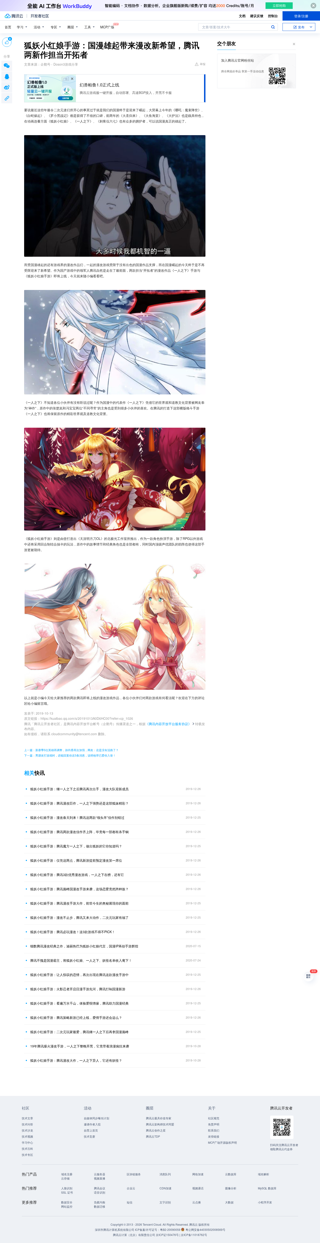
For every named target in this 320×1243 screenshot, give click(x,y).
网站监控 (66, 1206)
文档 (242, 15)
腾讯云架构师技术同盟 (160, 1124)
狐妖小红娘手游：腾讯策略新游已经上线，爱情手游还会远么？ (76, 1017)
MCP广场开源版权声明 (222, 1142)
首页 (8, 27)
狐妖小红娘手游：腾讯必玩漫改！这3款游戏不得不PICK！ (72, 931)
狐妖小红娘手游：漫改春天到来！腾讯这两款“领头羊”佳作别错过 (77, 817)
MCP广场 (107, 27)
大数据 (229, 1202)
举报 (202, 64)
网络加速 (198, 1174)
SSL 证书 (67, 1192)
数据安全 (66, 1202)
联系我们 (213, 1130)
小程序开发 (265, 1202)
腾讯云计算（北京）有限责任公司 (134, 1235)
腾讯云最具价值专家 (158, 1118)
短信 (129, 1202)
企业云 (131, 1188)
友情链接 (213, 1136)
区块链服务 (134, 1174)
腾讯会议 (99, 1188)
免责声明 (213, 1124)
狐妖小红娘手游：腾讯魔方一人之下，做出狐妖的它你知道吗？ (76, 846)
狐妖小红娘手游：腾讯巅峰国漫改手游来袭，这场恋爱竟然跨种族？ (79, 889)
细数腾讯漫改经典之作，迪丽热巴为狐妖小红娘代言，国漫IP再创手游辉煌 (84, 946)
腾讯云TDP (153, 1136)
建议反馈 (256, 15)
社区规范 (213, 1118)
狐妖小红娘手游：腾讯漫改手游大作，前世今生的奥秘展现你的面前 (79, 903)
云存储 (65, 1178)
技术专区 (27, 1155)
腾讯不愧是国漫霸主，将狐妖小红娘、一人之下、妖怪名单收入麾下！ (81, 960)
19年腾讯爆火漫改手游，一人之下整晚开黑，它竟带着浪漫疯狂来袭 (79, 1046)
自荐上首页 (91, 1130)
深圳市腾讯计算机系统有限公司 (114, 1230)
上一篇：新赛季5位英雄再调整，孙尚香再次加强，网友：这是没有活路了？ (71, 750)
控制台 (273, 15)
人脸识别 (66, 1188)
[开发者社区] (40, 16)
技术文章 (27, 1118)
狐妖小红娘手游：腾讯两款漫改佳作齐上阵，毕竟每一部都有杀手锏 (79, 831)
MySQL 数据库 (267, 1188)
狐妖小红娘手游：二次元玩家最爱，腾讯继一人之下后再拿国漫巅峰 (79, 1031)
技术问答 (27, 1124)
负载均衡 (99, 1202)
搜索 (273, 26)
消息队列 (165, 1174)
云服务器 (99, 1174)
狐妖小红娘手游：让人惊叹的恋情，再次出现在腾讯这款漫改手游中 (79, 974)
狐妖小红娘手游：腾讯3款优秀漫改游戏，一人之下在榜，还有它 (77, 874)
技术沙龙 (27, 1130)
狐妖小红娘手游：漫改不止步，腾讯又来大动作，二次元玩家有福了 (79, 917)
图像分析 (230, 1188)
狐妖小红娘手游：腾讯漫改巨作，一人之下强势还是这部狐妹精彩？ (79, 803)
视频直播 (99, 1178)
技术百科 (27, 1148)
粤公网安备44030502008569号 (205, 1230)
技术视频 (27, 1136)
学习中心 (27, 1142)
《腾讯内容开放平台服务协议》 (168, 723)
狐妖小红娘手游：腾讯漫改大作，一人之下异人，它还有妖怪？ (76, 1060)
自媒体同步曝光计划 (96, 1118)
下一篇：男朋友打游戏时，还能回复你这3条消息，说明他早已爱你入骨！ (70, 755)
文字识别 (165, 1202)
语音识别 (99, 1192)
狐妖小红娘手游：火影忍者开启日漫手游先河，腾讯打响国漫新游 (77, 989)
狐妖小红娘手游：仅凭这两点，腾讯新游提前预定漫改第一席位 (76, 860)
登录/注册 (301, 16)
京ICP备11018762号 (194, 1235)
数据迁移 (99, 1206)
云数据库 (230, 1174)
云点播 (196, 1202)
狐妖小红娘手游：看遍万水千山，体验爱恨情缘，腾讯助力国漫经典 (79, 1003)
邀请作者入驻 (92, 1124)
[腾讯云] (14, 16)
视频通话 (198, 1188)
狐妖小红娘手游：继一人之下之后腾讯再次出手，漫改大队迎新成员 (79, 789)
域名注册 (66, 1174)
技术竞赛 (89, 1136)
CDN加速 (165, 1188)
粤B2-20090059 (170, 1230)
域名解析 (263, 1174)
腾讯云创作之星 (156, 1130)
